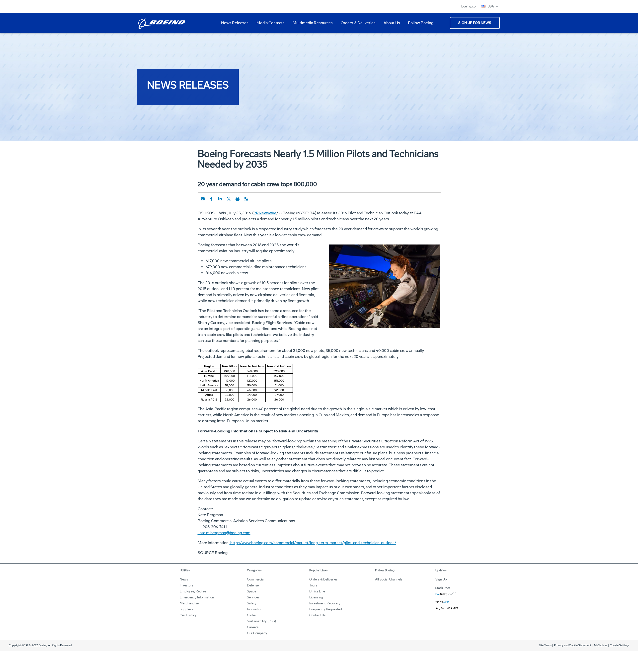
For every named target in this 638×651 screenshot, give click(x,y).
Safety (251, 603)
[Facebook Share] (211, 199)
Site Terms (545, 645)
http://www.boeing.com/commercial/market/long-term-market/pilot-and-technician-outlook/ (313, 542)
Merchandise (189, 603)
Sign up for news (474, 23)
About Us (390, 24)
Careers (252, 627)
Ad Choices (600, 645)
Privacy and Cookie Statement (572, 645)
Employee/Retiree (193, 591)
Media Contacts (270, 22)
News (184, 579)
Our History (188, 615)
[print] (237, 199)
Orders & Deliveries (356, 24)
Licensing (316, 597)
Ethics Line (317, 591)
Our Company (257, 633)
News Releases (234, 22)
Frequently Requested (325, 609)
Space (251, 591)
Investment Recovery (324, 603)
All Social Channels (388, 579)
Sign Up (441, 579)
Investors (186, 585)
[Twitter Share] (229, 199)
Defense (253, 585)
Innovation (254, 609)
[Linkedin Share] (220, 199)
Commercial (255, 579)
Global (251, 615)
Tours (313, 585)
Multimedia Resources (311, 24)
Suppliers (186, 609)
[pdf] (255, 199)
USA (491, 6)
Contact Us (317, 615)
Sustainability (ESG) (261, 621)
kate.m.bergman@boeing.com (224, 532)
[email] (202, 199)
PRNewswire (264, 213)
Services (253, 597)
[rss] (246, 199)
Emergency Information (197, 597)
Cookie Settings (619, 645)
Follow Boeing (420, 22)
